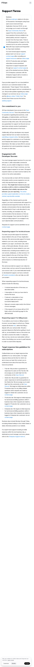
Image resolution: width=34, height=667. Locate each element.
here (14, 325)
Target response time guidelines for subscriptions (16, 348)
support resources (11, 58)
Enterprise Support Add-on (17, 436)
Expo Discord (20, 375)
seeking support (6, 101)
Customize (6, 663)
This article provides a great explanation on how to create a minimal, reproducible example (16, 194)
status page (25, 58)
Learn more (11, 660)
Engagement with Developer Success (9, 155)
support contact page (19, 68)
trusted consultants (9, 275)
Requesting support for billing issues (14, 318)
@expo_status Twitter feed (15, 96)
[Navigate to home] (4, 3)
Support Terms (11, 11)
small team (14, 19)
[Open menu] (30, 2)
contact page (6, 227)
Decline (14, 663)
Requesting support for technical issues (16, 231)
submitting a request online (10, 137)
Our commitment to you (11, 106)
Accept (27, 663)
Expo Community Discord (15, 30)
